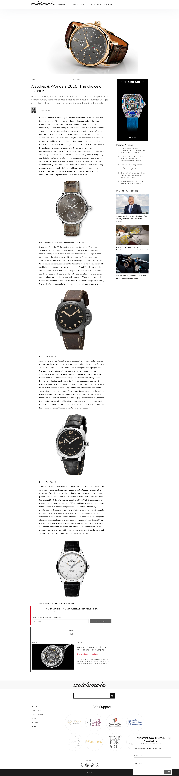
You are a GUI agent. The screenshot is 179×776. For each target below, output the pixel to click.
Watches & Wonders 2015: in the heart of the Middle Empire (94, 648)
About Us (34, 707)
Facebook (81, 765)
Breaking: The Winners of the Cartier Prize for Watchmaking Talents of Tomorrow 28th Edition (133, 175)
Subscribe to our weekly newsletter (71, 608)
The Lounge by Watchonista (101, 4)
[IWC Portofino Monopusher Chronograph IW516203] (71, 208)
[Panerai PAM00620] (71, 445)
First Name (138, 756)
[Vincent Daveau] (33, 110)
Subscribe (67, 696)
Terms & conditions (37, 714)
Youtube (92, 765)
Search (146, 4)
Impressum (35, 722)
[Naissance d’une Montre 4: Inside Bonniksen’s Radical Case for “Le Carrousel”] (132, 235)
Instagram (87, 765)
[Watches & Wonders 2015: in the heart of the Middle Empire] (53, 657)
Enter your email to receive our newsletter (46, 618)
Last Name (138, 764)
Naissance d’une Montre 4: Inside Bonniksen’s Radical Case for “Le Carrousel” (132, 248)
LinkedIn (97, 765)
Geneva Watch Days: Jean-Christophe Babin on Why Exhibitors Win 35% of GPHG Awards (133, 150)
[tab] (72, 632)
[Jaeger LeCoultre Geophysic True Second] (71, 568)
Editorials (62, 4)
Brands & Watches (79, 4)
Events (32, 80)
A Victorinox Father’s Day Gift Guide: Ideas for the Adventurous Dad (133, 182)
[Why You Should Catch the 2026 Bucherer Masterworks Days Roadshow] (132, 263)
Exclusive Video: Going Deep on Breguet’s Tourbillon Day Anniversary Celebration (131, 167)
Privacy (34, 718)
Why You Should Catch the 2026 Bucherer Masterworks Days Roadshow (131, 277)
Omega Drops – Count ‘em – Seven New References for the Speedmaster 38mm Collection (132, 159)
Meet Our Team (36, 711)
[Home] (43, 3)
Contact (34, 726)
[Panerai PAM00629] (71, 320)
